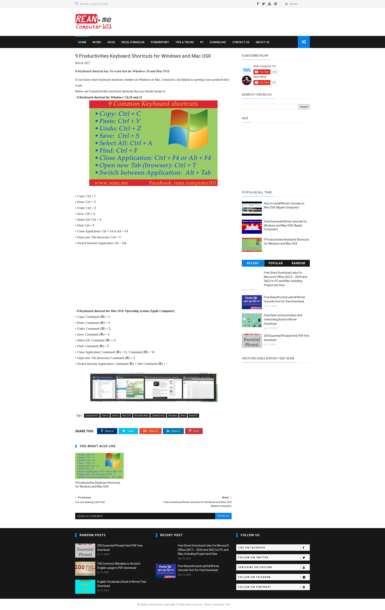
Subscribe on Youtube (255, 567)
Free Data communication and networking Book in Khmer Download (283, 319)
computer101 (92, 415)
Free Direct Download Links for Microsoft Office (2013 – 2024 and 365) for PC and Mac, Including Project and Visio (203, 549)
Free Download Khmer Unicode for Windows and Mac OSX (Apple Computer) (285, 225)
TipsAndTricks (158, 415)
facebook (223, 516)
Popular (275, 263)
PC (202, 42)
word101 (193, 415)
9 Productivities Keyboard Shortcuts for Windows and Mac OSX (97, 484)
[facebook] (258, 4)
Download (218, 42)
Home (82, 42)
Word (96, 42)
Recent (253, 263)
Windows (172, 415)
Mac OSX (126, 415)
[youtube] (269, 4)
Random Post (298, 264)
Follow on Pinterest (254, 587)
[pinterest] (275, 4)
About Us (263, 42)
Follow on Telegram (254, 577)
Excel (111, 42)
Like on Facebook (251, 547)
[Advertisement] (237, 22)
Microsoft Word (141, 415)
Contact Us (240, 42)
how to (105, 415)
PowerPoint (160, 42)
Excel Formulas (133, 42)
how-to (115, 415)
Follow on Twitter (253, 557)
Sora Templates (239, 604)
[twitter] (263, 4)
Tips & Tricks (184, 42)
